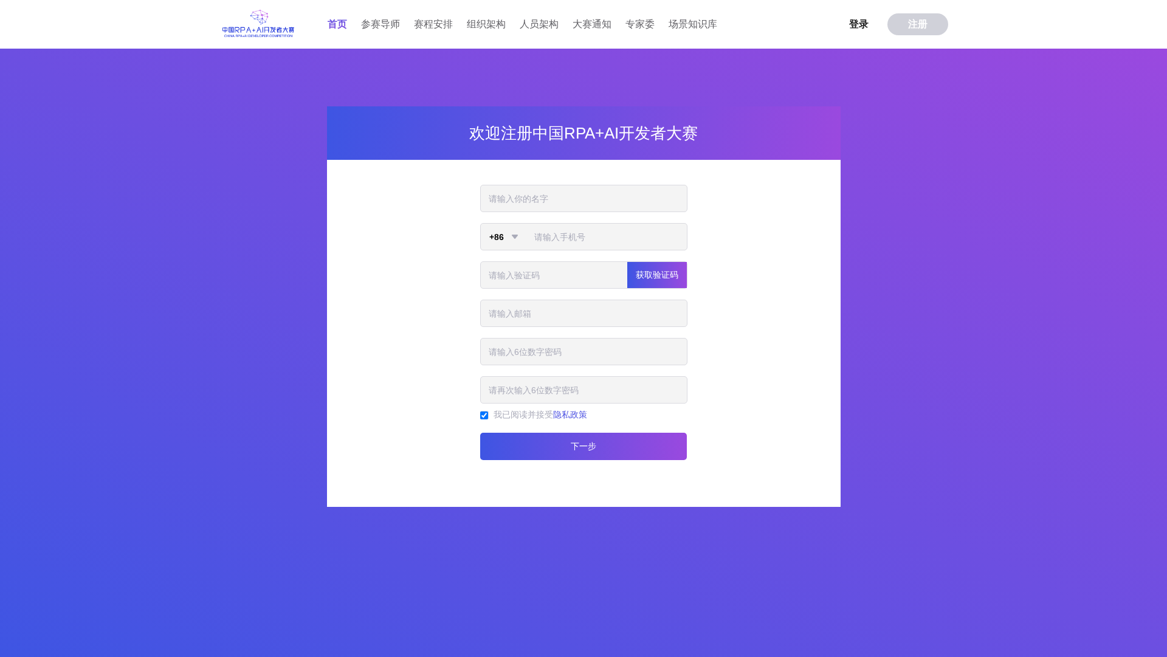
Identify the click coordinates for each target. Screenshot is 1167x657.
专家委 (640, 24)
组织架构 (486, 24)
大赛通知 (592, 24)
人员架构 (539, 24)
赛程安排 (433, 24)
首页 (337, 24)
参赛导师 (380, 24)
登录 (859, 24)
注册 (918, 24)
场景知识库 (693, 24)
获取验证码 (657, 275)
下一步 (583, 446)
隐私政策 (570, 414)
